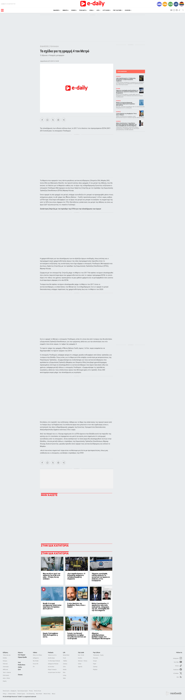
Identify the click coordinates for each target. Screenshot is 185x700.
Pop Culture (96, 652)
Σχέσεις (65, 663)
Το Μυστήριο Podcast (54, 660)
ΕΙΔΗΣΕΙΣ (56, 10)
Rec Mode (35, 660)
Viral (19, 662)
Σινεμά (95, 660)
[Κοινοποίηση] (64, 120)
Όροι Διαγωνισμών (23, 691)
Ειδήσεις (5, 652)
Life (64, 652)
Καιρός (5, 681)
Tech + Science (7, 672)
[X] (53, 120)
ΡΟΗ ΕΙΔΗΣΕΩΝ (122, 71)
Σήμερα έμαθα (22, 657)
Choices (20, 674)
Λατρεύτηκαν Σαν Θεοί (54, 672)
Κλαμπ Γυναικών (52, 669)
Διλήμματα (36, 658)
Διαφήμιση (13, 691)
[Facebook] (42, 120)
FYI (33, 666)
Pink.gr (5, 693)
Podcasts (50, 652)
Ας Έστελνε (51, 666)
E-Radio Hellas (12, 693)
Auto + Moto (6, 678)
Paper (94, 663)
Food (64, 658)
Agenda (80, 666)
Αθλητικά (5, 669)
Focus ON (35, 663)
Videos (35, 652)
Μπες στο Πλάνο (37, 655)
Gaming (95, 666)
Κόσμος (5, 660)
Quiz (19, 669)
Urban (79, 663)
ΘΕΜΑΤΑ (65, 10)
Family (64, 669)
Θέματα (20, 652)
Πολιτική (5, 663)
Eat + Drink (81, 655)
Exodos (80, 658)
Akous (53, 693)
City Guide (81, 652)
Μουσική (95, 658)
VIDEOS (73, 10)
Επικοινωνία (6, 691)
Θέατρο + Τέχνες (82, 660)
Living (64, 675)
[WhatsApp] (47, 120)
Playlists (95, 669)
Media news (21, 665)
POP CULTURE (117, 10)
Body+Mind (66, 655)
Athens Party (47, 693)
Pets (64, 672)
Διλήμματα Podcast (53, 663)
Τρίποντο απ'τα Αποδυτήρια (52, 656)
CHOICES (127, 10)
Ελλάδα (5, 658)
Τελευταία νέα (6, 655)
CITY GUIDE (106, 10)
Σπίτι (64, 666)
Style (64, 678)
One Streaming (30, 693)
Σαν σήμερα (21, 655)
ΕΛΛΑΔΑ (54, 46)
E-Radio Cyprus (21, 693)
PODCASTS (82, 10)
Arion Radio (39, 693)
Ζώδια (20, 667)
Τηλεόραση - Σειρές (98, 655)
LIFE (98, 10)
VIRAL (91, 10)
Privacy (31, 691)
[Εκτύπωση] (58, 120)
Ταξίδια (65, 660)
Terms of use (37, 691)
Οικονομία (5, 666)
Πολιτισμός (6, 675)
